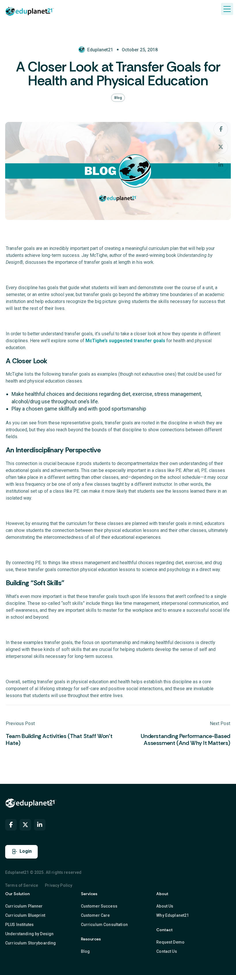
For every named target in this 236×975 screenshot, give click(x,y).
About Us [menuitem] (164, 906)
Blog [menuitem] (85, 951)
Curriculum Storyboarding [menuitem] (30, 943)
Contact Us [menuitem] (166, 951)
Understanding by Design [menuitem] (29, 933)
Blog (118, 98)
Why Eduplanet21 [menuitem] (172, 915)
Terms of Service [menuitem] (21, 885)
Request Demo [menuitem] (170, 942)
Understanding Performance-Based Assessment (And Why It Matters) (185, 739)
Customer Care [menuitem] (95, 915)
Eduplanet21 (100, 49)
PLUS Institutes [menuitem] (19, 924)
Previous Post (20, 723)
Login (26, 851)
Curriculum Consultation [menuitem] (104, 924)
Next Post (220, 723)
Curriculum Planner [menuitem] (24, 906)
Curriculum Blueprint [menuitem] (25, 915)
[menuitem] (11, 825)
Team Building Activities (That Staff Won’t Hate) (59, 739)
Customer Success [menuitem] (99, 906)
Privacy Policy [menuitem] (58, 885)
